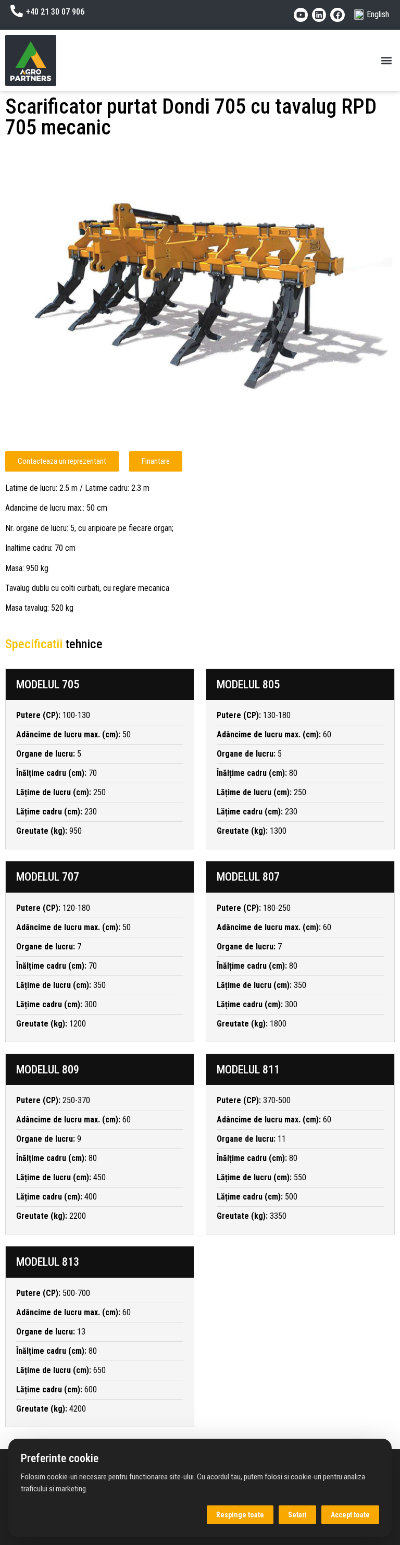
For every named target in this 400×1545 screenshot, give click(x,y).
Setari (297, 1515)
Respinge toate (240, 1515)
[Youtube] (301, 15)
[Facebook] (337, 15)
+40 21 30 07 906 (55, 12)
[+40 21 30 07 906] (16, 11)
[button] (386, 60)
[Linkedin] (319, 15)
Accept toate (350, 1515)
